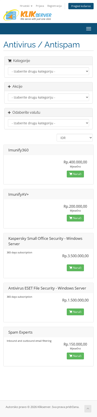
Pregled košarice (81, 6)
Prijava (40, 5)
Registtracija (54, 5)
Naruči (76, 174)
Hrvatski (25, 5)
